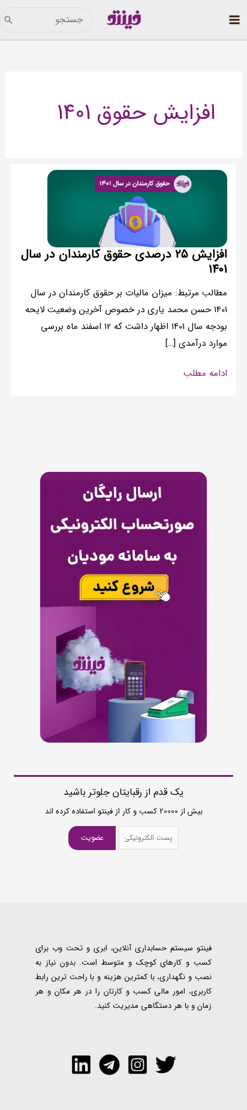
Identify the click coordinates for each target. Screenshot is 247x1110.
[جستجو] (8, 20)
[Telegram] (109, 1064)
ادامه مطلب (205, 374)
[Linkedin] (81, 1064)
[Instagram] (137, 1064)
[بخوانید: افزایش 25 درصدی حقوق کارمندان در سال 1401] (137, 208)
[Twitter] (165, 1064)
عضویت (92, 837)
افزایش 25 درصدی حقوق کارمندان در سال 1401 (124, 262)
